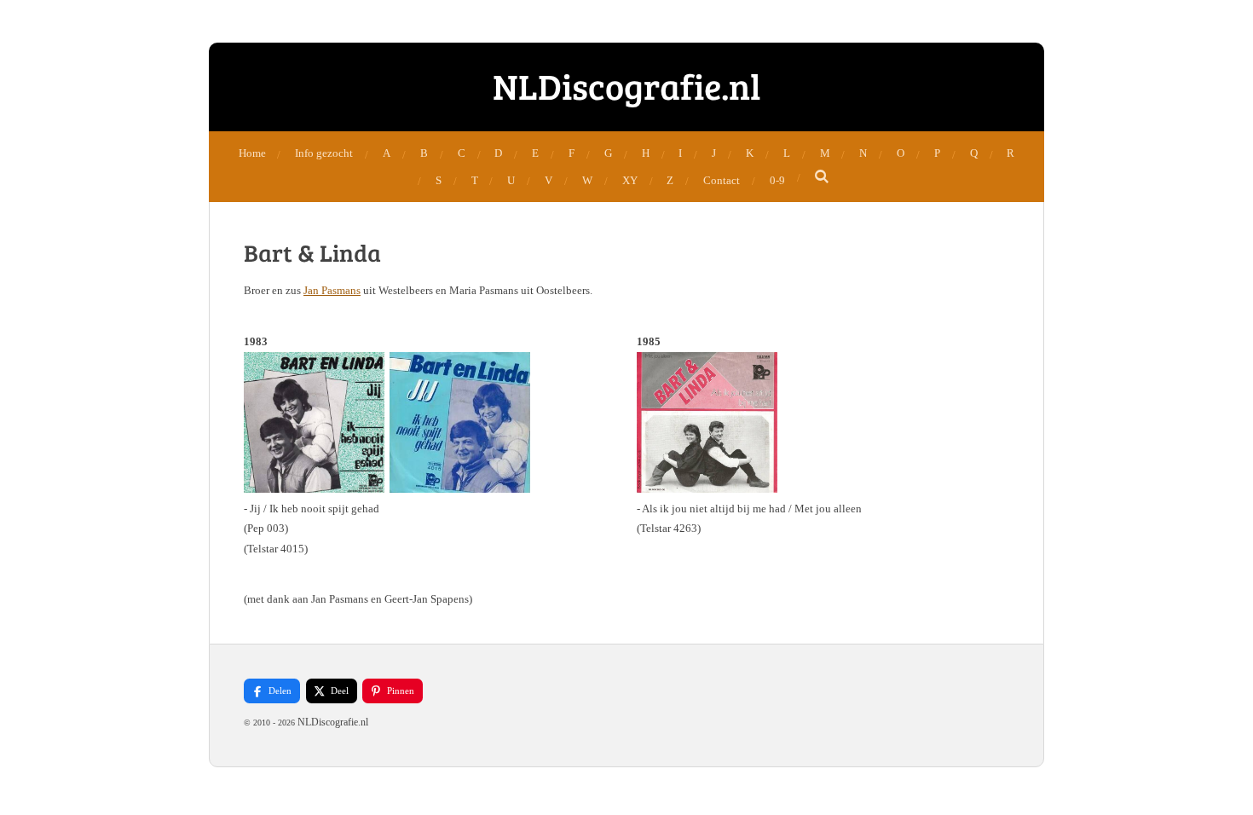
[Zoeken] (822, 177)
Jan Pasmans (332, 290)
